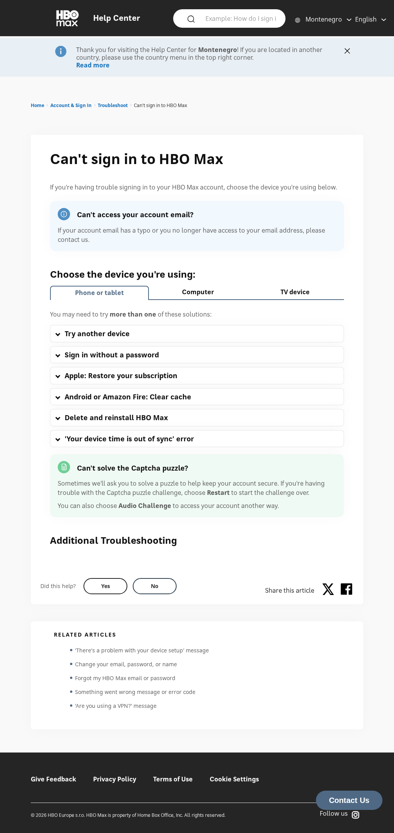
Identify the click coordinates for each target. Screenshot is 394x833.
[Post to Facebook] (346, 590)
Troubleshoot (113, 105)
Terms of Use (173, 779)
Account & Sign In (71, 105)
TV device (295, 292)
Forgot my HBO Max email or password (125, 678)
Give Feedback (53, 779)
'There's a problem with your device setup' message (142, 650)
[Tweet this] (330, 590)
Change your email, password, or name (126, 664)
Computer (198, 292)
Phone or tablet (99, 292)
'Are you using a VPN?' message (116, 705)
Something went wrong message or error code (135, 692)
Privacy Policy (114, 779)
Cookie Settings (234, 779)
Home (37, 105)
